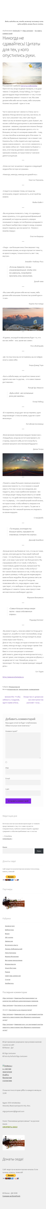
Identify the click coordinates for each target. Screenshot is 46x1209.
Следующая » (7, 839)
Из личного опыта (11, 945)
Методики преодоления (13, 960)
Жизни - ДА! (12, 5)
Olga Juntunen (28, 31)
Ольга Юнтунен (10, 968)
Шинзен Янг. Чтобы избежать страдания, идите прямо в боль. (12, 699)
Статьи (7, 979)
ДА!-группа (9, 937)
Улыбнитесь (9, 983)
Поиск (5, 847)
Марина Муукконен (12, 956)
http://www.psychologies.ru (13, 677)
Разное (7, 972)
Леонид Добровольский (13, 949)
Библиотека (9, 930)
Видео (7, 934)
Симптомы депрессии (13, 976)
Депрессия (9, 941)
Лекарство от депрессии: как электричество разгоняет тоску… (33, 699)
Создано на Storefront (11, 1196)
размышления (34, 689)
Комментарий (11, 731)
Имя (7, 768)
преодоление (23, 689)
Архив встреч (10, 926)
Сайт (7, 789)
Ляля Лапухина (10, 953)
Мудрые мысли (14, 687)
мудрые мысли (12, 689)
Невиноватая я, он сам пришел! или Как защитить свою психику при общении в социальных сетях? (23, 1017)
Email (7, 778)
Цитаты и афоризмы (29, 86)
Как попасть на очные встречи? (25, 1005)
